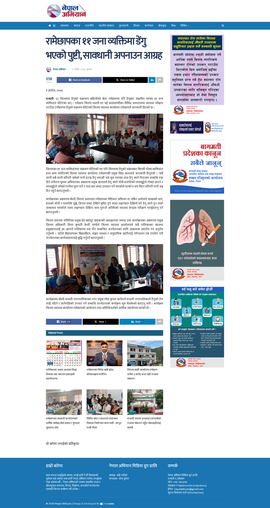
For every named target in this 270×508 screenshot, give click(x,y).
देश (90, 363)
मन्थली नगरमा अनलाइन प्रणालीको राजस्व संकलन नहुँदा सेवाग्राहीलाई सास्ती (144, 423)
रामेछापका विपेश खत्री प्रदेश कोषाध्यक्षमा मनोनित (100, 372)
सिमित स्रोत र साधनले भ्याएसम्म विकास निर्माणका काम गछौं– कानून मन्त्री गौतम (104, 423)
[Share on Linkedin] (152, 80)
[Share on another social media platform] (159, 80)
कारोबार (149, 25)
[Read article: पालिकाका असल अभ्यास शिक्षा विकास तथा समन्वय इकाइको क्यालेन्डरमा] (64, 353)
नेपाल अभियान (59, 69)
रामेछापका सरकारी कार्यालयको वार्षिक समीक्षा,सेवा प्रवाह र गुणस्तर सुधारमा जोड (63, 423)
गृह (54, 25)
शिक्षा (50, 363)
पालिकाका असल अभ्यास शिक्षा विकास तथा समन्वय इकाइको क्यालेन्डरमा (61, 374)
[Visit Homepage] (74, 11)
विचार (136, 25)
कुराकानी (123, 25)
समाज (77, 25)
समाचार (65, 25)
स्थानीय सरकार (106, 25)
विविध (183, 25)
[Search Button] (223, 26)
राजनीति (89, 25)
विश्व (173, 25)
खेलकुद (162, 25)
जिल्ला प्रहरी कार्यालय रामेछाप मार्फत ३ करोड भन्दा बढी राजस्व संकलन (142, 374)
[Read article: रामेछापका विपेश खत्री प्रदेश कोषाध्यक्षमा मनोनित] (104, 353)
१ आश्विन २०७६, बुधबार (82, 69)
